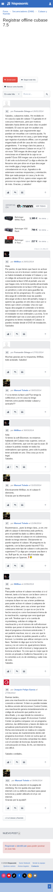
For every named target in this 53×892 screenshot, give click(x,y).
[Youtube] (9, 875)
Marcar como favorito (15, 87)
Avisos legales (23, 866)
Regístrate (10, 846)
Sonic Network (24, 863)
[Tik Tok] (14, 875)
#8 (7, 584)
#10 (7, 781)
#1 (7, 111)
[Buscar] (47, 94)
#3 (7, 352)
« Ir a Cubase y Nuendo (14, 818)
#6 (7, 485)
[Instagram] (3, 875)
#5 (7, 430)
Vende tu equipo (39, 863)
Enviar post (11, 80)
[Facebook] (19, 875)
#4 (7, 390)
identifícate (22, 846)
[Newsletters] (35, 875)
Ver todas (41, 206)
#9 (7, 690)
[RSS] (30, 875)
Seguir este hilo (30, 80)
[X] (24, 875)
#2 (7, 262)
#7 (7, 523)
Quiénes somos (9, 866)
